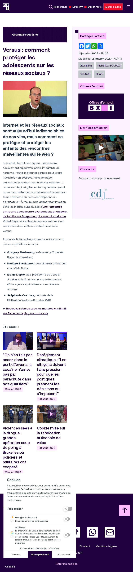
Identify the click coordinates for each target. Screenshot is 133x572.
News (99, 74)
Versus (85, 74)
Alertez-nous (113, 6)
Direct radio (95, 6)
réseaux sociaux (109, 66)
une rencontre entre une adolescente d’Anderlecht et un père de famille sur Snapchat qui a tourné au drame (35, 211)
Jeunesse (86, 66)
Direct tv (77, 6)
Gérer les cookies (67, 564)
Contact (84, 546)
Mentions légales (106, 546)
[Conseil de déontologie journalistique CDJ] (101, 194)
